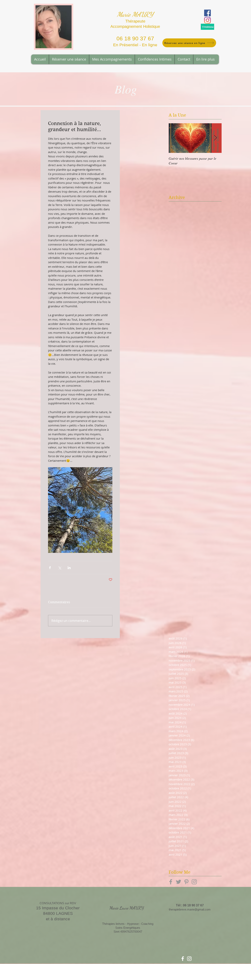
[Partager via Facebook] (50, 568)
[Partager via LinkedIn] (69, 568)
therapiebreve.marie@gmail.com (190, 909)
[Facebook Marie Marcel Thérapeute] (183, 959)
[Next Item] (215, 138)
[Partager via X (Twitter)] (59, 568)
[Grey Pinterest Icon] (186, 881)
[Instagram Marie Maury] (207, 20)
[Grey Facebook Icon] (170, 881)
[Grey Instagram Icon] (194, 881)
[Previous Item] (175, 138)
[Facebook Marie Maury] (207, 13)
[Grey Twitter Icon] (178, 881)
